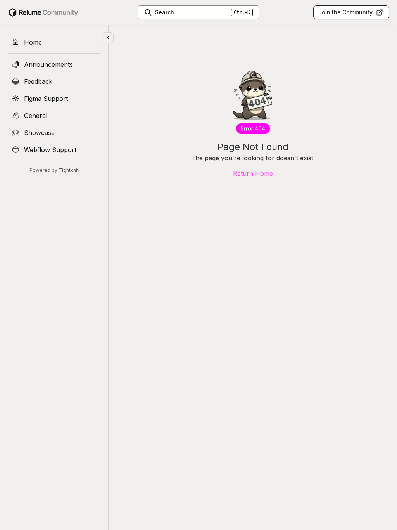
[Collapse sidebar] (108, 37)
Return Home (253, 173)
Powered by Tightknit (54, 170)
